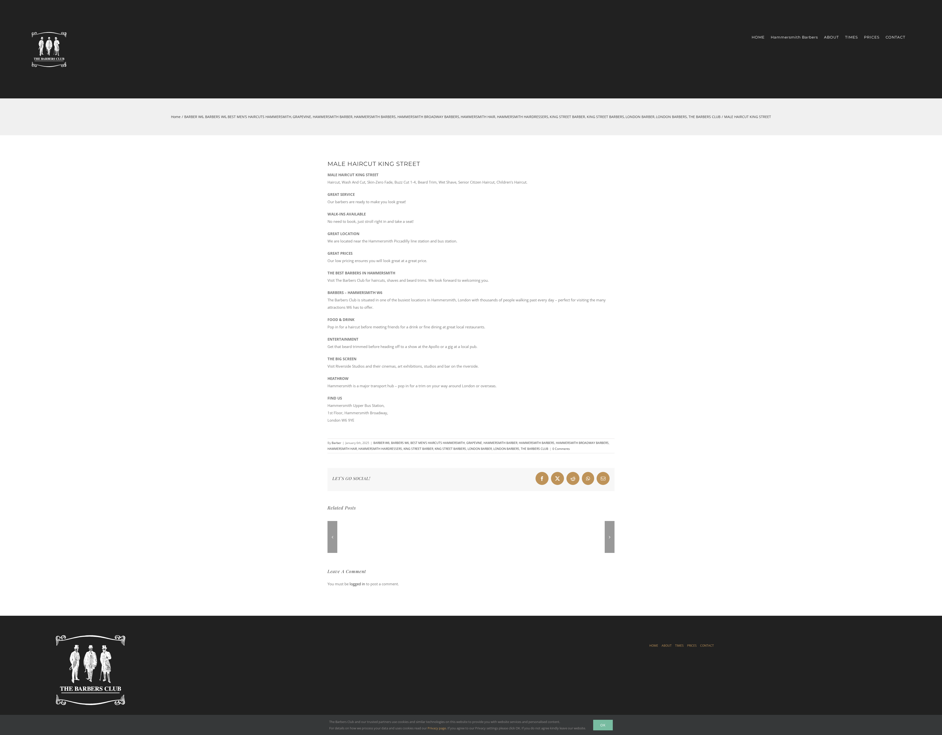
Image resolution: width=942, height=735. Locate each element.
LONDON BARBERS (506, 449)
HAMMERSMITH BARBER (500, 443)
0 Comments (561, 449)
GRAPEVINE (474, 443)
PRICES (692, 645)
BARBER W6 (381, 443)
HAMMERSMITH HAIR (342, 449)
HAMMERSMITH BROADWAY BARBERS (582, 443)
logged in (357, 583)
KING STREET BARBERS (450, 449)
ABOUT (667, 645)
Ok (603, 725)
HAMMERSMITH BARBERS (536, 443)
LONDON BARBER (480, 449)
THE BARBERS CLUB (534, 449)
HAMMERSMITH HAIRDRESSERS (380, 449)
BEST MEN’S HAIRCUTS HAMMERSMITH (437, 443)
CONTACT (707, 645)
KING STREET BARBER (418, 449)
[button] (332, 537)
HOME (653, 645)
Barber (336, 443)
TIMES (679, 645)
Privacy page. (437, 728)
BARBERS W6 (400, 443)
